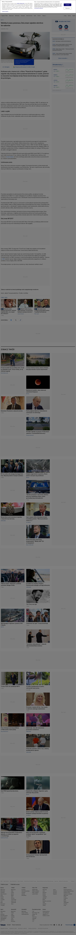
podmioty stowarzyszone (20, 3)
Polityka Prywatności (5, 11)
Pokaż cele (67, 8)
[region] (38, 6)
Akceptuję (67, 4)
